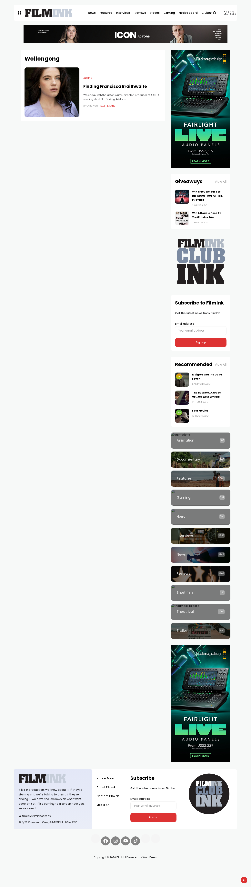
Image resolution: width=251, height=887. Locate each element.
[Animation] (200, 441)
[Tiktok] (135, 840)
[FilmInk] (48, 13)
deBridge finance (25, 871)
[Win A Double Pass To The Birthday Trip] (182, 218)
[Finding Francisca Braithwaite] (52, 92)
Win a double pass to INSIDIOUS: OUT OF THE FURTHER (207, 196)
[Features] (200, 479)
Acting (87, 78)
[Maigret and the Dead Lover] (182, 380)
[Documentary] (200, 460)
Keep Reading (107, 105)
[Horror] (200, 517)
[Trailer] (200, 631)
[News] (200, 555)
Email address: (185, 324)
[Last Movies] (182, 416)
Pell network (46, 867)
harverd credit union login (55, 871)
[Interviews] (200, 536)
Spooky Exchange (67, 867)
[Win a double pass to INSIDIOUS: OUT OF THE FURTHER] (182, 197)
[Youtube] (125, 840)
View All (220, 181)
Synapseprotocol (25, 867)
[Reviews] (200, 574)
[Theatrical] (200, 612)
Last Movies (200, 410)
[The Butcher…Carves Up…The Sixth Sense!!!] (182, 398)
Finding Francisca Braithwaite (115, 86)
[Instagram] (115, 840)
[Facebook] (105, 840)
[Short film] (200, 593)
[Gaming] (200, 498)
